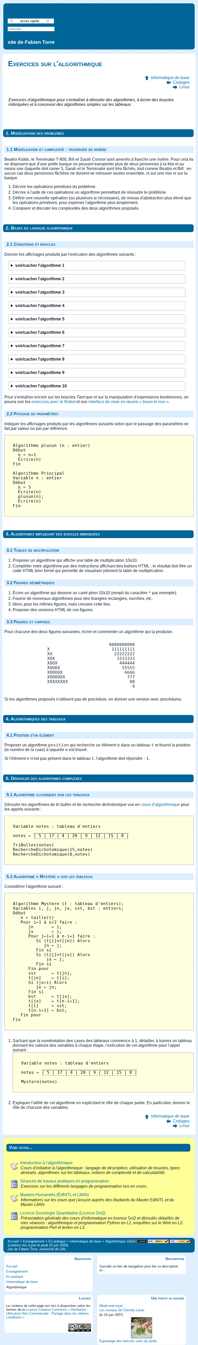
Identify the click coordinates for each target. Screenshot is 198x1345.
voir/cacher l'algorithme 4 (39, 305)
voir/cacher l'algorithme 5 (39, 319)
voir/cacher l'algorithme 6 (39, 332)
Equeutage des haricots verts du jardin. (128, 1341)
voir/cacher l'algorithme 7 (39, 346)
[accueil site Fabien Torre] (136, 1241)
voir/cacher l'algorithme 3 (39, 292)
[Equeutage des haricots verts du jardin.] (141, 1328)
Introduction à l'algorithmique (46, 1163)
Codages (181, 82)
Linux (184, 87)
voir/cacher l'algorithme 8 (39, 359)
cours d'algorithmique (160, 804)
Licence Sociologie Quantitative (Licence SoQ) (62, 1213)
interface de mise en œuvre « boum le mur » (128, 401)
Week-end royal (110, 1306)
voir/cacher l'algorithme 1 (39, 265)
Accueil (11, 1266)
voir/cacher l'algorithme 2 (39, 279)
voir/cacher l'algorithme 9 (39, 372)
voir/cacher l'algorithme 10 (41, 386)
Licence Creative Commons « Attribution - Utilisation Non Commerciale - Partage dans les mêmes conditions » (47, 1313)
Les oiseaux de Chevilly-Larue (121, 1310)
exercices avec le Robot (53, 401)
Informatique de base (170, 77)
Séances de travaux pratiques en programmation (64, 1181)
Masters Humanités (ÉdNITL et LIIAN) (54, 1195)
